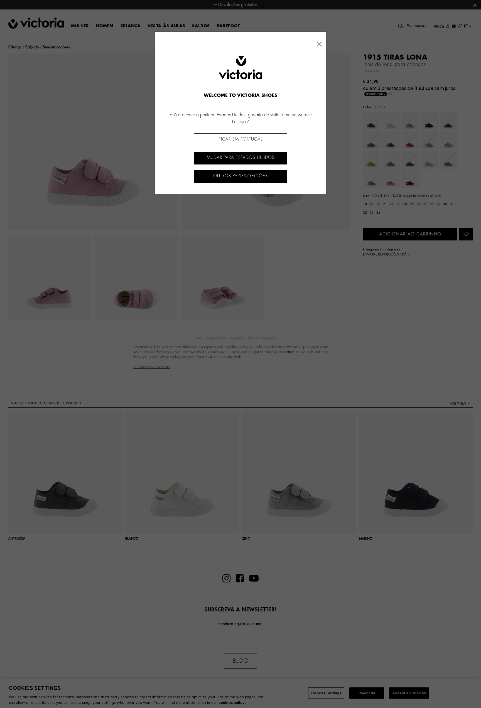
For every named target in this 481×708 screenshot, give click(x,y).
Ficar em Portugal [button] (240, 139)
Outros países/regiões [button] (240, 176)
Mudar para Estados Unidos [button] (240, 158)
